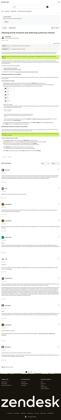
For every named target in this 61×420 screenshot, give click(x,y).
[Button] (2, 157)
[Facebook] (56, 28)
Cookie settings (30, 413)
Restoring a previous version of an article (12, 69)
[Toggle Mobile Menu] (58, 2)
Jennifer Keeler (8, 237)
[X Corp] (54, 28)
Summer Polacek (8, 278)
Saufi (6, 188)
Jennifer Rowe (8, 36)
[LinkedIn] (52, 28)
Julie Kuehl (7, 170)
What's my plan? (56, 43)
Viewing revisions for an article (10, 68)
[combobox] (45, 163)
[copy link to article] (59, 28)
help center (7, 83)
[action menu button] (59, 170)
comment (9, 269)
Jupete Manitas (8, 204)
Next (34, 372)
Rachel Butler (8, 305)
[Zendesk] (30, 401)
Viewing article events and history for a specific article (27, 71)
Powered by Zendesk (32, 416)
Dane (6, 259)
